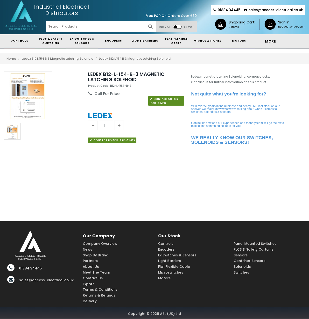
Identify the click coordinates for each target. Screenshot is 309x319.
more (270, 41)
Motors (164, 278)
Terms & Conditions (100, 289)
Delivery (90, 301)
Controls (166, 243)
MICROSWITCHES (208, 41)
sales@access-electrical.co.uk (275, 9)
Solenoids (242, 266)
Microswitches (170, 272)
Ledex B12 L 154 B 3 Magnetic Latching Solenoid (58, 58)
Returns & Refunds (99, 295)
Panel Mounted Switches (255, 243)
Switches (241, 272)
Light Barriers (169, 260)
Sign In (283, 22)
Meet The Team (96, 272)
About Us (91, 266)
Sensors (241, 255)
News (87, 249)
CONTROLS (19, 41)
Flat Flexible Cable (174, 266)
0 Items (234, 27)
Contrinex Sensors (250, 260)
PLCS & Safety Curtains (254, 249)
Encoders (166, 249)
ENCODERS (113, 41)
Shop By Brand (95, 255)
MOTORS (239, 41)
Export (88, 284)
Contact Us (93, 278)
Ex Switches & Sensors (82, 41)
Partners (90, 260)
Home (11, 58)
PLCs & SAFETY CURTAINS (51, 41)
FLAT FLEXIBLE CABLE (176, 41)
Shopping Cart (242, 22)
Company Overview (100, 243)
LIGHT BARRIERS (145, 41)
